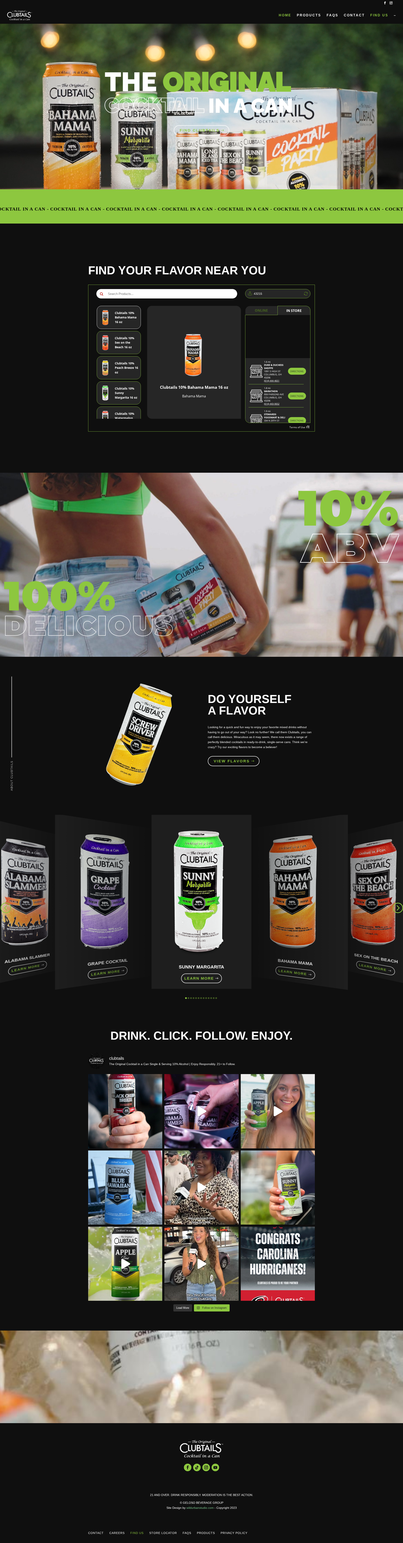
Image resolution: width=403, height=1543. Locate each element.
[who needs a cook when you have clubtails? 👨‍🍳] (201, 1187)
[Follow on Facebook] (187, 1467)
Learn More (25, 968)
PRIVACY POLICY (234, 1533)
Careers (117, 1533)
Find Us (379, 15)
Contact (354, 15)
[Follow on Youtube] (215, 1467)
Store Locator (163, 1533)
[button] (5, 907)
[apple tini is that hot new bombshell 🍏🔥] (278, 1111)
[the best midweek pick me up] (278, 1187)
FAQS (332, 15)
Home (285, 15)
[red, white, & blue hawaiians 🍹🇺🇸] (125, 1187)
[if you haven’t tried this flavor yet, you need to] (125, 1264)
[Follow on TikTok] (197, 1467)
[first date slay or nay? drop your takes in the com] (201, 1264)
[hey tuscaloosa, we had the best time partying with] (201, 1111)
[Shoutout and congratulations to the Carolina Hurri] (278, 1264)
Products (309, 15)
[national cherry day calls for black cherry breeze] (125, 1111)
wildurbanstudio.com (200, 1507)
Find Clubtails (200, 130)
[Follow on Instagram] (206, 1467)
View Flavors (232, 761)
